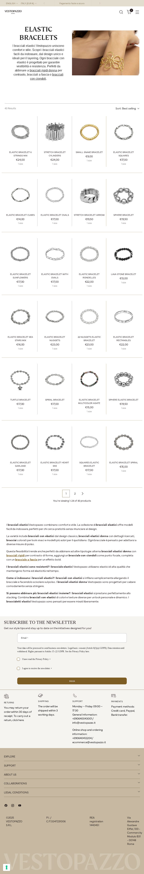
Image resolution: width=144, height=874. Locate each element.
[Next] (100, 3)
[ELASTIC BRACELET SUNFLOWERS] (20, 254)
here (87, 651)
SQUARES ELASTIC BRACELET (89, 464)
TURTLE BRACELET (20, 399)
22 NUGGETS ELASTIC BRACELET (89, 338)
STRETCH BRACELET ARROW (89, 214)
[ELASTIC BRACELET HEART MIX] (54, 442)
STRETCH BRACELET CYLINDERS (55, 154)
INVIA (72, 680)
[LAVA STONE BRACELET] (123, 254)
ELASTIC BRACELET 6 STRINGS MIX (20, 154)
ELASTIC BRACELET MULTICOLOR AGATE (89, 401)
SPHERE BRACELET (123, 214)
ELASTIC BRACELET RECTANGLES (123, 338)
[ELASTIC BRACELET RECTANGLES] (123, 316)
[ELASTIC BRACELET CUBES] (20, 194)
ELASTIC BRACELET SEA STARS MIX (20, 338)
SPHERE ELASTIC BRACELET (123, 399)
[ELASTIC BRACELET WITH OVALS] (54, 254)
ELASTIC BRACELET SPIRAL (123, 462)
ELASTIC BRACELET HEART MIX (54, 464)
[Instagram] (13, 806)
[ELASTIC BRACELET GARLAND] (20, 442)
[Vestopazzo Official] (13, 12)
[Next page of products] (82, 493)
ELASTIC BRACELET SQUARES (123, 154)
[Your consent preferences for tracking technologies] (6, 867)
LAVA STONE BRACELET (123, 274)
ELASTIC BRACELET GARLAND (20, 464)
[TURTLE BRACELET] (20, 379)
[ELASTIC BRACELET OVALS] (54, 194)
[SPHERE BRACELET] (123, 194)
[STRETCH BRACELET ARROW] (89, 194)
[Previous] (44, 3)
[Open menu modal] (137, 12)
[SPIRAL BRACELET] (54, 379)
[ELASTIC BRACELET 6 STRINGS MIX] (20, 132)
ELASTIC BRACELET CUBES (20, 214)
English (10, 3)
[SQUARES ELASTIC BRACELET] (89, 442)
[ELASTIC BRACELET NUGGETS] (54, 316)
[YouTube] (20, 806)
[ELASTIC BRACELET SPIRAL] (123, 442)
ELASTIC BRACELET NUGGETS (54, 338)
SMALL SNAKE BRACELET (89, 152)
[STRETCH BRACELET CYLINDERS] (54, 132)
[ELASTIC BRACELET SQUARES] (123, 132)
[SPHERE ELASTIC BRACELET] (123, 379)
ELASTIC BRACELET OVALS (55, 214)
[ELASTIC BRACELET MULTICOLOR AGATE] (89, 379)
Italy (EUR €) (27, 3)
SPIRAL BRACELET (54, 399)
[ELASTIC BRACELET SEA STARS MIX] (20, 316)
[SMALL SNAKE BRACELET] (89, 132)
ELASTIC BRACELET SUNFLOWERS (20, 276)
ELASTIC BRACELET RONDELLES (89, 276)
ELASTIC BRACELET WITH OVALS (54, 276)
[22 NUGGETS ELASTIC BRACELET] (89, 316)
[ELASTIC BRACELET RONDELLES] (89, 254)
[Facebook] (6, 806)
